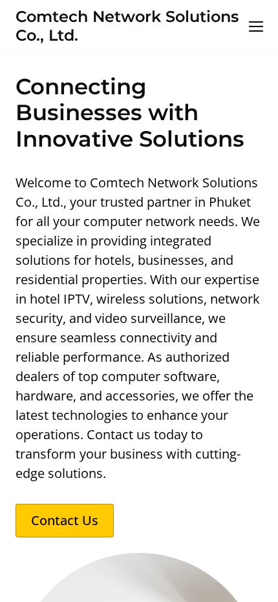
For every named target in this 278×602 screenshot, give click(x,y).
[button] (256, 26)
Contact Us (64, 520)
